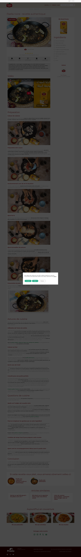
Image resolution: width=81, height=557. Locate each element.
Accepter (28, 280)
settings (54, 276)
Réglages (42, 280)
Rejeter (35, 280)
